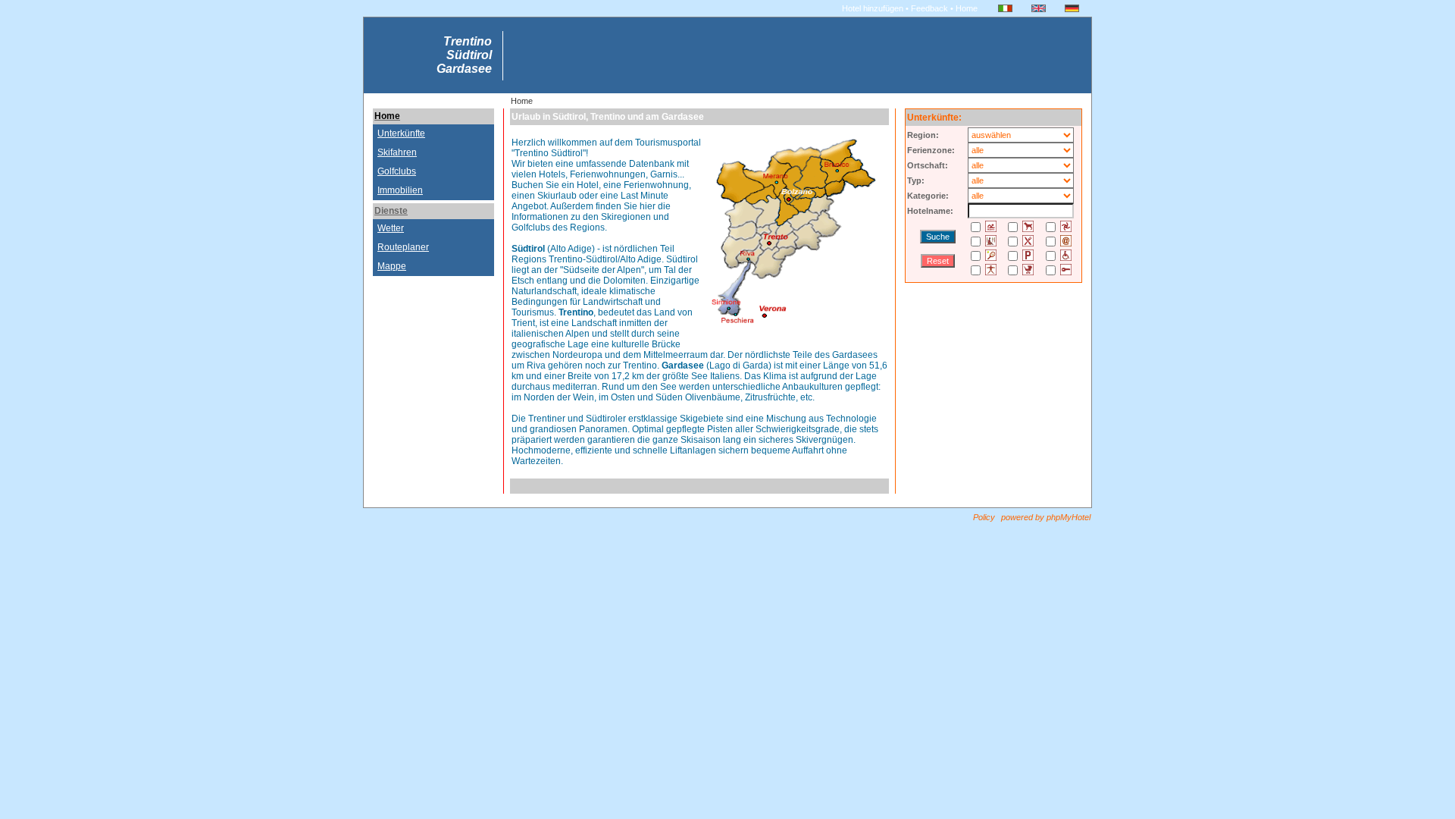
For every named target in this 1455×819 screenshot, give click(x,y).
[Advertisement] (433, 313)
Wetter (390, 228)
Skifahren (397, 152)
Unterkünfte (401, 133)
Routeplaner (403, 247)
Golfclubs (396, 171)
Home (387, 116)
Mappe (391, 266)
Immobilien (400, 190)
